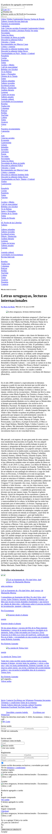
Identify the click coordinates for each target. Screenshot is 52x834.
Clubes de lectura (8, 94)
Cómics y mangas (8, 46)
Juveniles (13, 30)
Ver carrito (5, 800)
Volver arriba (6, 681)
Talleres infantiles (8, 81)
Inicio (3, 700)
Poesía (28, 30)
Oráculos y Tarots (8, 42)
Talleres (4, 21)
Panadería (5, 56)
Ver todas (34, 30)
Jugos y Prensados (8, 74)
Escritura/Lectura (8, 85)
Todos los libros (7, 35)
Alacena (27, 19)
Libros (4, 19)
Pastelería (5, 60)
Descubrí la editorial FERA (12, 40)
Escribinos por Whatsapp (24, 700)
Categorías (5, 26)
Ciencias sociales (12, 28)
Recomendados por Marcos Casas (14, 44)
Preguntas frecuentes (42, 700)
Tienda (4, 705)
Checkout (5, 811)
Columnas (5, 108)
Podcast (4, 111)
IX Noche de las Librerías (11, 223)
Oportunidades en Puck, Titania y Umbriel (18, 53)
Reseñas (4, 104)
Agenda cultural (7, 99)
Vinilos (10, 19)
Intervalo (17, 705)
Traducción (5, 106)
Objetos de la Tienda (9, 76)
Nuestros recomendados (10, 24)
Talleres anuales (7, 97)
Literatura (21, 30)
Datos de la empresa (29, 703)
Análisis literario (7, 90)
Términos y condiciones (10, 703)
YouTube (4, 115)
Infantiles (5, 30)
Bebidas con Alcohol (9, 69)
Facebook (13, 707)
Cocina (4, 58)
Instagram (5, 707)
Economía (23, 28)
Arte (3, 28)
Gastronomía (18, 19)
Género (41, 28)
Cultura (4, 117)
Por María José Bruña (8, 307)
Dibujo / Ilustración (8, 88)
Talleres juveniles (8, 83)
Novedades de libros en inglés (13, 37)
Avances (4, 122)
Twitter (34, 707)
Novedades (5, 33)
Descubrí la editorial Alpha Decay (14, 51)
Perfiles (4, 113)
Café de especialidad (9, 67)
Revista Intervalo (21, 21)
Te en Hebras (6, 72)
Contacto (4, 284)
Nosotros (4, 282)
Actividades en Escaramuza (12, 101)
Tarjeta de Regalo (38, 19)
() (8, 10)
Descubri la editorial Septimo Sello (15, 49)
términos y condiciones (16, 768)
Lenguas (4, 92)
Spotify (28, 707)
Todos (3, 62)
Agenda (11, 21)
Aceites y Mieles (7, 65)
